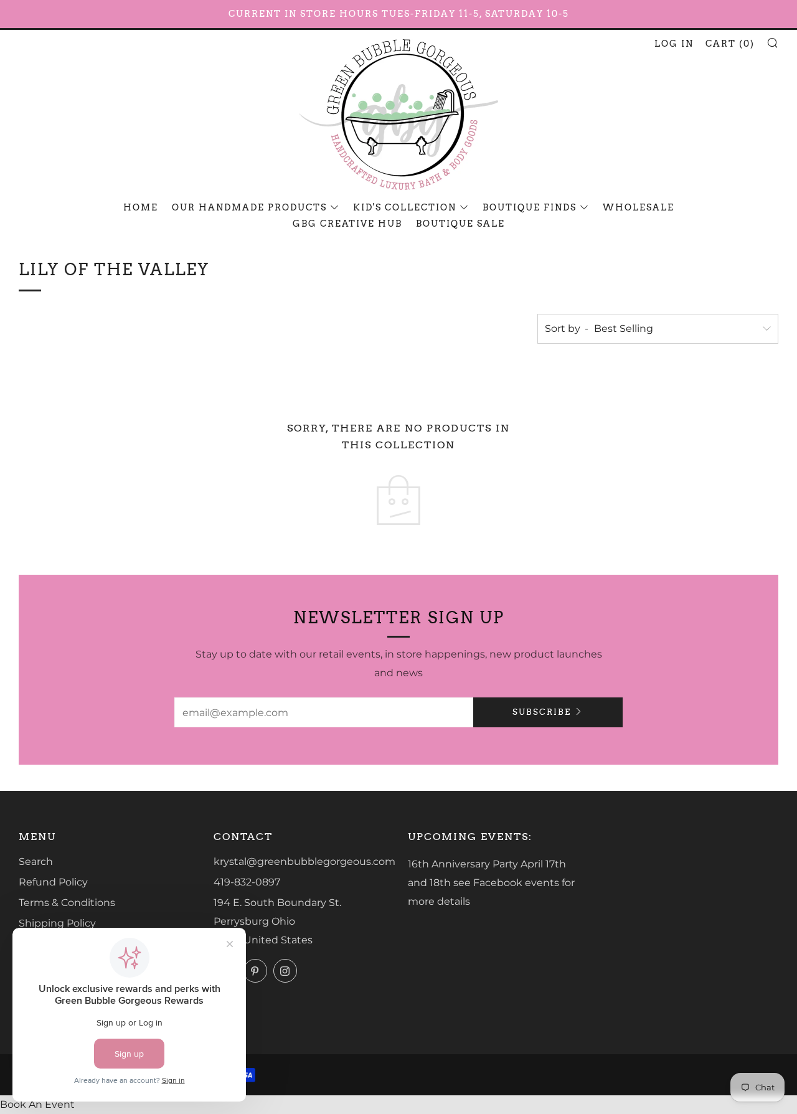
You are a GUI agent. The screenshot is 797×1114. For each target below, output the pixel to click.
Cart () (730, 44)
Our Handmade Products (249, 207)
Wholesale (638, 207)
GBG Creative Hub (347, 224)
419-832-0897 (247, 882)
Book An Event (37, 1104)
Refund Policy (53, 882)
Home (140, 207)
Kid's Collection (404, 207)
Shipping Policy (57, 923)
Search (36, 861)
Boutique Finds (530, 207)
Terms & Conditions (67, 903)
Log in (674, 44)
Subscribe (541, 712)
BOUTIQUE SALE (460, 224)
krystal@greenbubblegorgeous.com (304, 861)
